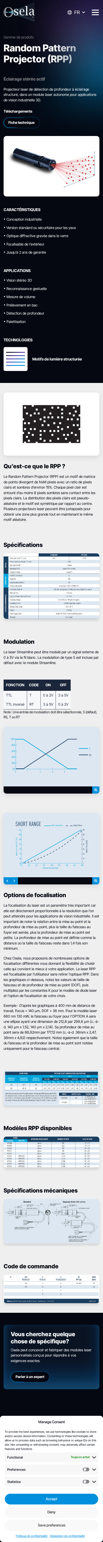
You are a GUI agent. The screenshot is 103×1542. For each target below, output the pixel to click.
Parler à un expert (30, 1376)
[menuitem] (76, 12)
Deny (51, 1512)
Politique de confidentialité (31, 1536)
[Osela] (19, 12)
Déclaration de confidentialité (67, 1536)
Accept (51, 1499)
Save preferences (51, 1525)
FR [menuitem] (77, 12)
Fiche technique (21, 122)
